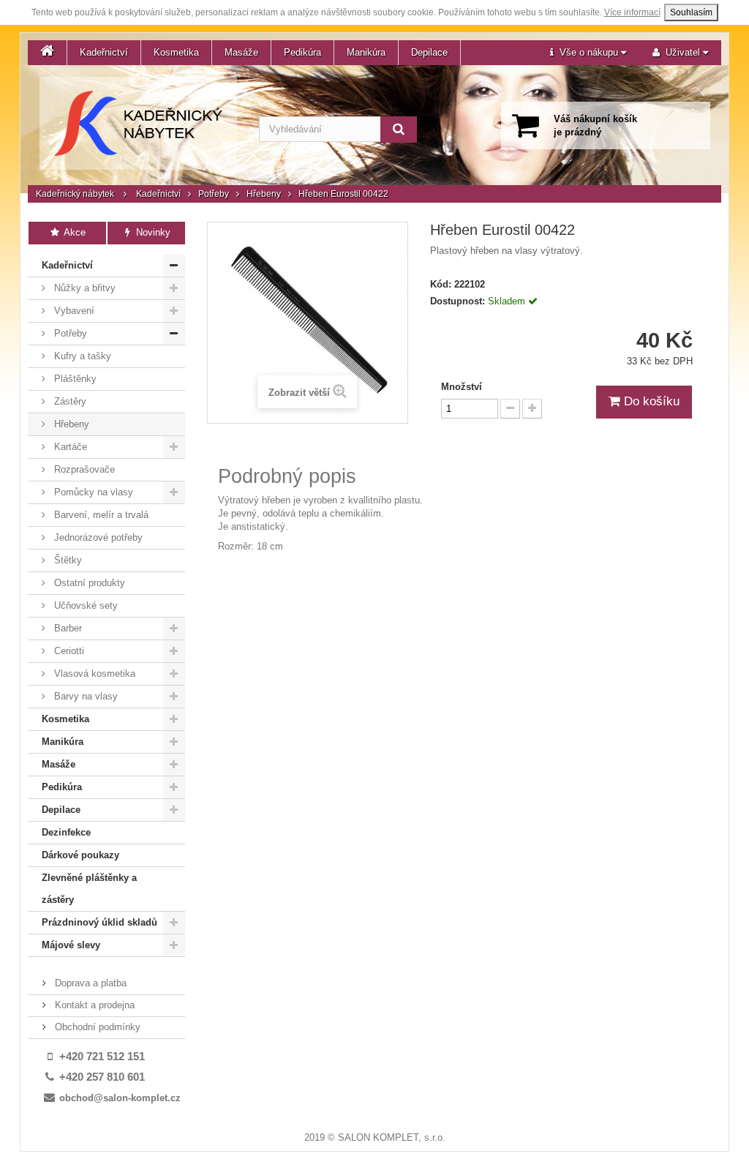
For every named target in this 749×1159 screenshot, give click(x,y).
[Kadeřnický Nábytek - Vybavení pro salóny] (138, 123)
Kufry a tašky (81, 355)
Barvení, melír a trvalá (99, 514)
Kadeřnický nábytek (75, 194)
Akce (73, 232)
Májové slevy (71, 944)
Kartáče (69, 446)
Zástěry (68, 401)
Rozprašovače (83, 469)
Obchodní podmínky (96, 1026)
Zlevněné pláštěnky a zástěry (89, 888)
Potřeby (213, 194)
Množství (461, 386)
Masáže (241, 52)
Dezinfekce (66, 832)
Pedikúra (302, 52)
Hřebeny (263, 194)
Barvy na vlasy (84, 696)
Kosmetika (176, 52)
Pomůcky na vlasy (92, 492)
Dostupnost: (457, 301)
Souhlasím (691, 12)
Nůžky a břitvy (83, 287)
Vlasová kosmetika (93, 673)
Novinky (151, 232)
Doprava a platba (89, 983)
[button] (588, 52)
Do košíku (650, 401)
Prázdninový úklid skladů (99, 922)
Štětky (66, 560)
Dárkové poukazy (80, 854)
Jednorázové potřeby (97, 537)
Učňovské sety (84, 605)
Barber (66, 628)
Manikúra (366, 52)
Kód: (440, 284)
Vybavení (72, 310)
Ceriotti (67, 650)
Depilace (429, 52)
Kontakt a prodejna (93, 1004)
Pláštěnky (74, 378)
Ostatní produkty (88, 582)
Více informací (632, 12)
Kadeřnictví (104, 52)
